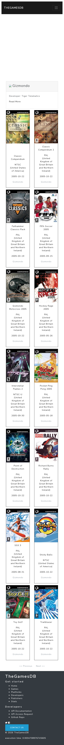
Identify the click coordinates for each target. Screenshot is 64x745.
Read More (15, 101)
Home (14, 685)
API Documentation (21, 711)
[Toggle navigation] (56, 7)
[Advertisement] (32, 48)
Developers (17, 695)
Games (14, 689)
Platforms (16, 692)
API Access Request (22, 714)
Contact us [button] (17, 727)
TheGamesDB (14, 8)
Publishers (16, 698)
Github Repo (18, 717)
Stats (14, 701)
